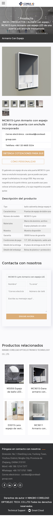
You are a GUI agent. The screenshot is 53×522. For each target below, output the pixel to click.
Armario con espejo (38, 22)
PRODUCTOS (18, 22)
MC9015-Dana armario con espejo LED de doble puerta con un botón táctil (38, 390)
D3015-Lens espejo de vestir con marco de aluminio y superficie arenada (14, 427)
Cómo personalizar (23, 161)
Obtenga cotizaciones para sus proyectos (23, 154)
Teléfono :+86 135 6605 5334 (20, 145)
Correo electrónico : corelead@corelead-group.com (26, 137)
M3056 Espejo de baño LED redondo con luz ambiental (14, 390)
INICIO (6, 22)
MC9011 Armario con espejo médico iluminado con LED (39, 427)
